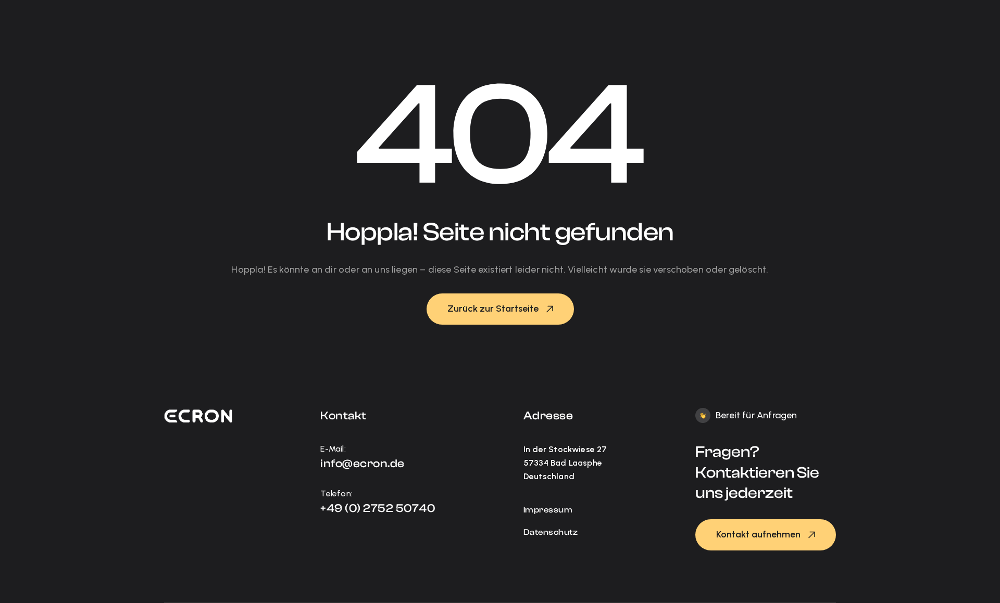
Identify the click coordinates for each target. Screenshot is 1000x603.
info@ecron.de (362, 463)
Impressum (548, 510)
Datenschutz (550, 532)
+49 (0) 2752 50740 (377, 508)
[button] (500, 309)
